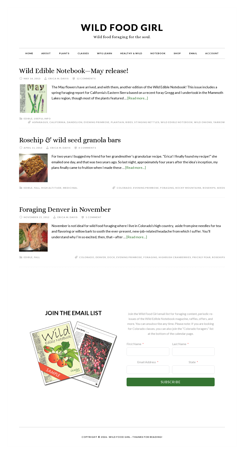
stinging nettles (146, 122)
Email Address (146, 362)
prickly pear (201, 257)
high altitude (51, 187)
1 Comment (94, 217)
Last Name (179, 344)
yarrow (219, 122)
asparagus (40, 122)
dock (111, 257)
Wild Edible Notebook (177, 122)
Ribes (129, 122)
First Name (134, 344)
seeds (221, 187)
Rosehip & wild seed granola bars (70, 140)
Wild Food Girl (122, 27)
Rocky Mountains (188, 187)
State (192, 362)
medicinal (70, 187)
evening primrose (96, 122)
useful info (42, 118)
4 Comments (87, 147)
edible (28, 118)
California (57, 122)
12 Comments (86, 78)
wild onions (203, 122)
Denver (101, 257)
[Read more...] (137, 98)
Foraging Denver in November (65, 209)
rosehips (209, 187)
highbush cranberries (175, 257)
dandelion (74, 122)
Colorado (124, 187)
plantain (117, 122)
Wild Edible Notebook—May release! (73, 71)
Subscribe (171, 382)
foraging (167, 187)
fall (37, 187)
